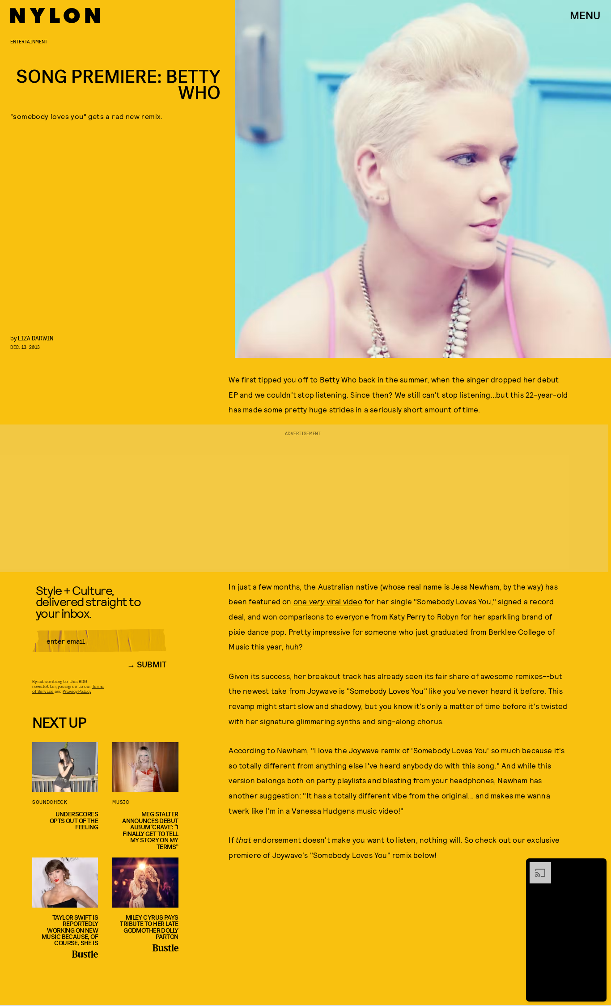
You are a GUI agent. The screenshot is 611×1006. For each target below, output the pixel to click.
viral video (344, 601)
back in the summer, (394, 379)
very (318, 601)
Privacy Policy (77, 691)
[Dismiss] (597, 866)
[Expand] (536, 866)
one (301, 601)
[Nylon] (55, 15)
